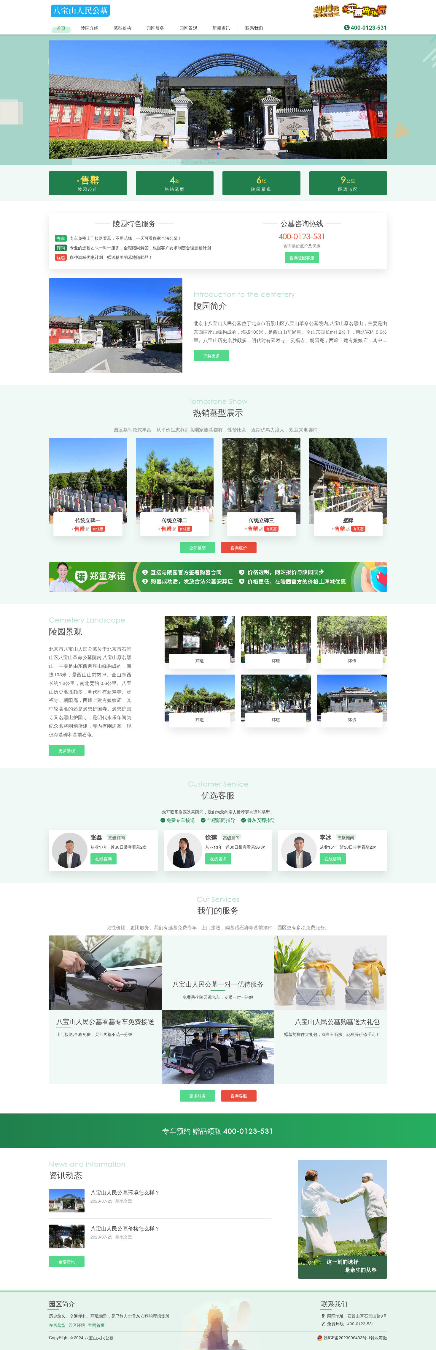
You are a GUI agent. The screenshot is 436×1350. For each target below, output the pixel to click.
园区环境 (77, 1325)
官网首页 (96, 1325)
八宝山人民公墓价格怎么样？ (125, 1228)
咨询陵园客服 (301, 258)
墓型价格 (122, 28)
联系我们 (254, 28)
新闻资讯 (221, 28)
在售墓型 (57, 1325)
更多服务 (197, 1096)
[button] (218, 153)
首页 (61, 28)
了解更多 (211, 355)
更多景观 (66, 750)
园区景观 (188, 28)
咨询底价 (238, 548)
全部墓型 (197, 548)
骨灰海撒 (378, 1337)
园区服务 (155, 28)
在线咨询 (103, 858)
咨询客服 (238, 1096)
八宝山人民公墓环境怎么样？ (125, 1192)
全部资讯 (66, 1261)
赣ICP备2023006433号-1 (347, 1337)
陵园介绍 (89, 28)
